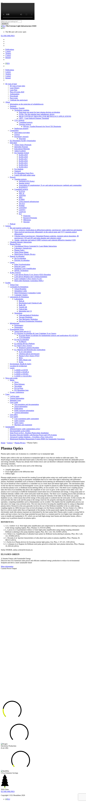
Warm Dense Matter (21, 252)
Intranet (8, 58)
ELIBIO (22, 199)
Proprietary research (21, 137)
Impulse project (24, 183)
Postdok (22, 206)
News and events (11, 378)
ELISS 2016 (23, 161)
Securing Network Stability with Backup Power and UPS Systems (33, 435)
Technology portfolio (21, 110)
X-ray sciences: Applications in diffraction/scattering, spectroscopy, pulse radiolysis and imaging (48, 230)
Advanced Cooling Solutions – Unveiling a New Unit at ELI (31, 437)
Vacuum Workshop (25, 317)
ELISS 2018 (23, 157)
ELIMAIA (22, 341)
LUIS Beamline (24, 337)
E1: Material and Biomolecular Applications (29, 350)
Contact (8, 55)
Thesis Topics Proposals (22, 145)
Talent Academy (20, 151)
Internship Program (21, 147)
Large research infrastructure (29, 201)
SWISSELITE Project (26, 181)
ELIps (21, 362)
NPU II (21, 193)
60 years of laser (11, 84)
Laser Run (13, 90)
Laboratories (18, 299)
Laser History (14, 88)
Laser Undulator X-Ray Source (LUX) (28, 279)
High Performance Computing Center (27, 293)
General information (21, 413)
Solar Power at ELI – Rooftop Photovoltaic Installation (29, 433)
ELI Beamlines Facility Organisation (23, 141)
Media (12, 380)
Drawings (22, 139)
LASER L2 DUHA (21, 374)
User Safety (14, 417)
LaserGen (22, 212)
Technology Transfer (17, 108)
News (16, 382)
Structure (26, 222)
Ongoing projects (25, 124)
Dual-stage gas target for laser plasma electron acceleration (39, 112)
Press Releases (19, 384)
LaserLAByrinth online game (24, 175)
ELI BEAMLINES (8, 36)
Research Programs (30, 218)
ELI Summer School (21, 153)
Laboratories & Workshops (19, 297)
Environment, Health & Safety (20, 364)
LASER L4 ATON (21, 370)
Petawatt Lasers (19, 266)
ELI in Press (18, 388)
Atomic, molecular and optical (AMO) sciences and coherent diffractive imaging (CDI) (45, 240)
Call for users (14, 396)
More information (7, 566)
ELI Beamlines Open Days (23, 173)
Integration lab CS (25, 311)
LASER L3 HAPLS (21, 372)
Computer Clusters (21, 295)
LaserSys (22, 210)
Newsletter (18, 386)
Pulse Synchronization (22, 264)
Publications (9, 49)
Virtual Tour (14, 285)
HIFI (20, 197)
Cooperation (14, 130)
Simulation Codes (20, 291)
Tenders (8, 53)
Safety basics (19, 423)
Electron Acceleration (22, 260)
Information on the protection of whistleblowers (26, 104)
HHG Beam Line (25, 360)
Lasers (12, 262)
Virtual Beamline (20, 289)
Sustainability (10, 427)
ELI (20, 214)
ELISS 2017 (23, 159)
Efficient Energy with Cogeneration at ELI (25, 429)
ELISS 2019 (23, 155)
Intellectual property (21, 128)
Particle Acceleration (17, 256)
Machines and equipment (23, 425)
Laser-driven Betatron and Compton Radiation (30, 277)
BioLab (21, 301)
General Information (17, 398)
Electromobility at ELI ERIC (20, 431)
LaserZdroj (23, 208)
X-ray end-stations (25, 352)
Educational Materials (22, 149)
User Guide (14, 402)
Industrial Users (15, 400)
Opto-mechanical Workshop (29, 315)
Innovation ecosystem (22, 132)
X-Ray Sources (15, 272)
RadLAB (22, 305)
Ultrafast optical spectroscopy (29, 354)
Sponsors (13, 106)
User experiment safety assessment (26, 419)
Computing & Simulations (19, 287)
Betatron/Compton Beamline (29, 348)
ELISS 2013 (23, 167)
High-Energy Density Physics (24, 254)
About (7, 102)
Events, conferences (17, 392)
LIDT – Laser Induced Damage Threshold (34, 118)
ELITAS (22, 191)
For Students (18, 169)
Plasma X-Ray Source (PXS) (29, 356)
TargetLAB (23, 307)
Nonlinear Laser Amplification (25, 268)
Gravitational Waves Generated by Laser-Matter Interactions (35, 246)
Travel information (20, 406)
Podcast (12, 224)
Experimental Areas (17, 329)
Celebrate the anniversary (19, 100)
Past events (14, 98)
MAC (21, 358)
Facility (8, 283)
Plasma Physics (15, 244)
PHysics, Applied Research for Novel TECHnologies (42, 126)
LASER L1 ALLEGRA (23, 376)
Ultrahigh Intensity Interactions (21, 242)
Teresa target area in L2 (22, 331)
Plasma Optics (19, 250)
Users (7, 394)
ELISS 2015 (23, 163)
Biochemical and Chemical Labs (30, 303)
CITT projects (19, 120)
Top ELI (22, 204)
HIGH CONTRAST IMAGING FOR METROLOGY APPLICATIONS (45, 116)
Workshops (18, 313)
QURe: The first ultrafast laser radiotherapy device (36, 114)
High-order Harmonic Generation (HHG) (29, 281)
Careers (8, 51)
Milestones (27, 220)
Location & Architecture (18, 366)
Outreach (17, 171)
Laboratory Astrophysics (23, 248)
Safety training (19, 421)
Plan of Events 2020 (17, 92)
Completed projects (25, 122)
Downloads (14, 96)
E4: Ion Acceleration (21, 339)
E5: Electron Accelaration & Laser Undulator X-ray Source (35, 333)
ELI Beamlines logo (21, 390)
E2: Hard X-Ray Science (23, 346)
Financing (26, 216)
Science (17, 135)
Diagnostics (18, 327)
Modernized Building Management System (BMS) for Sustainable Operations (37, 439)
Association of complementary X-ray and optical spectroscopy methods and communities (50, 185)
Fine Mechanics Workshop (28, 319)
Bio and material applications (20, 228)
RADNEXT (23, 187)
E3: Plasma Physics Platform (24, 344)
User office (14, 415)
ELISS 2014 (23, 165)
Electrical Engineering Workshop (30, 321)
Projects (12, 177)
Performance (18, 325)
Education (13, 143)
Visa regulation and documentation (26, 404)
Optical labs (23, 309)
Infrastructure (14, 323)
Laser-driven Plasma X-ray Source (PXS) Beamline (32, 275)
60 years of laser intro (17, 86)
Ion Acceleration (20, 258)
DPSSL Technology (21, 270)
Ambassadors (14, 94)
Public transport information (24, 410)
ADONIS (22, 195)
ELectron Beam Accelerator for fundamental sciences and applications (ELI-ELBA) (48, 335)
